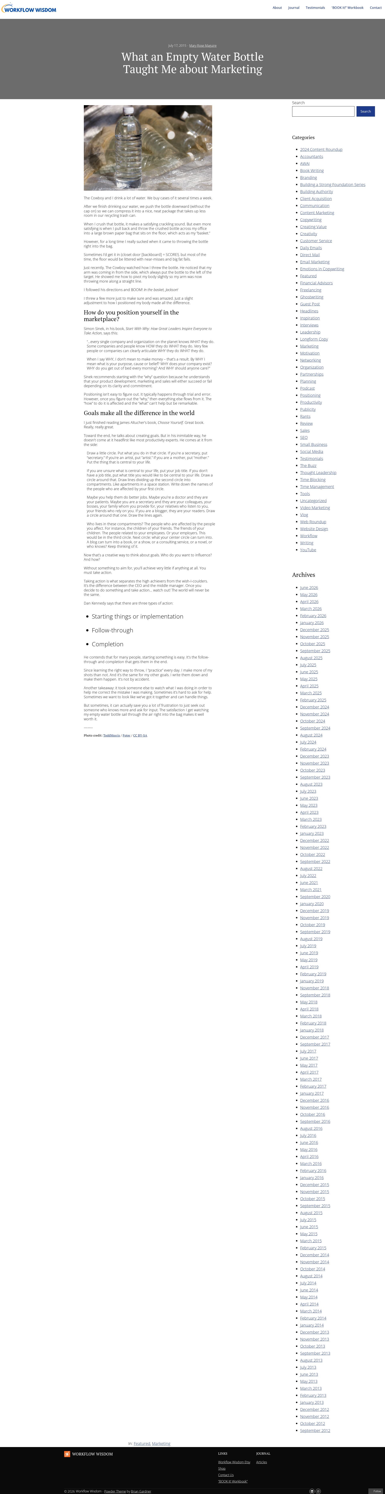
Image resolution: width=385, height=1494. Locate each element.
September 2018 (315, 995)
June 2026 (309, 587)
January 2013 (312, 1402)
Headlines (309, 311)
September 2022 (315, 861)
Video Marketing (315, 507)
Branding (308, 177)
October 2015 (312, 1198)
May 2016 (308, 1149)
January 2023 (312, 833)
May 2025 (308, 679)
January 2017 (312, 1093)
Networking (310, 360)
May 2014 (308, 1297)
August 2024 (311, 735)
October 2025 (312, 643)
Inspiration (310, 318)
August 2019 (311, 938)
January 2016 (312, 1177)
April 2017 (309, 1072)
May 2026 (308, 594)
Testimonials (311, 458)
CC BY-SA (140, 735)
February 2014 (313, 1318)
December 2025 (314, 629)
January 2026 (312, 622)
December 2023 (314, 756)
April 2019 (309, 967)
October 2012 (312, 1423)
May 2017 (308, 1065)
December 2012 (314, 1409)
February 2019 (313, 974)
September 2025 (315, 650)
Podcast (307, 388)
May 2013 (308, 1381)
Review (306, 423)
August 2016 (311, 1128)
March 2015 (311, 1241)
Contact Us (226, 1475)
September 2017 (315, 1044)
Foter (126, 735)
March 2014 (311, 1311)
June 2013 (309, 1374)
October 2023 (312, 770)
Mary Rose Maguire (203, 45)
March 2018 (311, 1016)
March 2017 (311, 1079)
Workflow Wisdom (92, 1454)
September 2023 (315, 777)
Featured (308, 276)
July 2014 (308, 1283)
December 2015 (314, 1184)
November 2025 (314, 636)
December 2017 (314, 1037)
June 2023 (309, 798)
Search (298, 102)
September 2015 (315, 1205)
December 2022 (314, 840)
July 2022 (308, 875)
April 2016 (309, 1156)
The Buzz (308, 465)
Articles (261, 1462)
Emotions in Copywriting (322, 269)
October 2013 (312, 1346)
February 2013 (313, 1395)
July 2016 (308, 1135)
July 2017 (308, 1051)
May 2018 (308, 1002)
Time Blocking (312, 479)
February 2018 (313, 1023)
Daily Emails (311, 247)
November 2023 (314, 763)
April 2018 (309, 1009)
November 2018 (314, 988)
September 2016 (315, 1121)
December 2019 (314, 910)
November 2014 (314, 1262)
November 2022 (314, 847)
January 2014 (312, 1325)
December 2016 (314, 1100)
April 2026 (309, 601)
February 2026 (313, 615)
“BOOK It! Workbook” (233, 1481)
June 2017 (309, 1058)
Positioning (310, 395)
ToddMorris (111, 735)
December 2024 (314, 707)
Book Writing (312, 170)
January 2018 (312, 1030)
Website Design (314, 528)
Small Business (313, 444)
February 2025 (313, 700)
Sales (305, 430)
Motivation (310, 353)
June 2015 (309, 1226)
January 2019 (312, 981)
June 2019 (309, 953)
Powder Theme (115, 1491)
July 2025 (308, 665)
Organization (312, 367)
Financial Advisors (316, 283)
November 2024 (314, 714)
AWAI (305, 163)
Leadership (310, 332)
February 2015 (313, 1248)
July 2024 (308, 742)
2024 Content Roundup (321, 149)
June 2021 (309, 882)
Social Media (311, 451)
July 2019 (308, 946)
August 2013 (311, 1360)
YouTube (308, 550)
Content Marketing (317, 212)
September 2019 (315, 931)
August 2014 (311, 1276)
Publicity (308, 409)
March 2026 (311, 608)
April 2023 (309, 812)
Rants (305, 416)
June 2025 (309, 672)
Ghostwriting (311, 297)
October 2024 (312, 721)
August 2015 (311, 1212)
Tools (305, 493)
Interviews (309, 325)
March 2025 (311, 693)
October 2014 (312, 1269)
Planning (308, 381)
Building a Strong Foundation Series (332, 184)
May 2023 (308, 805)
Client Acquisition (316, 198)
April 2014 (309, 1304)
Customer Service (316, 240)
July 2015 (308, 1219)
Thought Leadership (318, 472)
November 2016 (314, 1107)
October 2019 (312, 924)
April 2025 (309, 686)
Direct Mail (310, 254)
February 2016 (313, 1170)
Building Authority (316, 191)
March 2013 (311, 1388)
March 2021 (311, 889)
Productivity (311, 402)
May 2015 (308, 1234)
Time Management (317, 486)
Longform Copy (314, 339)
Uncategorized (313, 500)
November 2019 (314, 917)
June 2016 (309, 1142)
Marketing (309, 346)
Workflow (308, 535)
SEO (304, 437)
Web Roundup (313, 521)
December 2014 (314, 1255)
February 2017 (313, 1086)
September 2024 (315, 728)
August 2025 (311, 657)
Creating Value (313, 226)
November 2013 (314, 1339)
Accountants (311, 156)
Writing (306, 542)
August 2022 (311, 868)
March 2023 (311, 819)
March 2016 (311, 1163)
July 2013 (308, 1367)
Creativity (308, 233)
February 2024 (313, 749)
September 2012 (315, 1430)
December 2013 (314, 1332)
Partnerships (311, 374)
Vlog (304, 514)
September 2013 (315, 1353)
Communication (314, 205)
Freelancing (310, 290)
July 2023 (308, 791)
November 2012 (314, 1416)
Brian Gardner (141, 1491)
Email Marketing (314, 262)
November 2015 (314, 1191)
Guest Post (310, 304)
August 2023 (311, 784)
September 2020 (315, 896)
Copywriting (310, 219)
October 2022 (312, 854)
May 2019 (308, 960)
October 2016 (312, 1114)
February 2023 (313, 826)
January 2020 (312, 903)
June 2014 (309, 1290)
